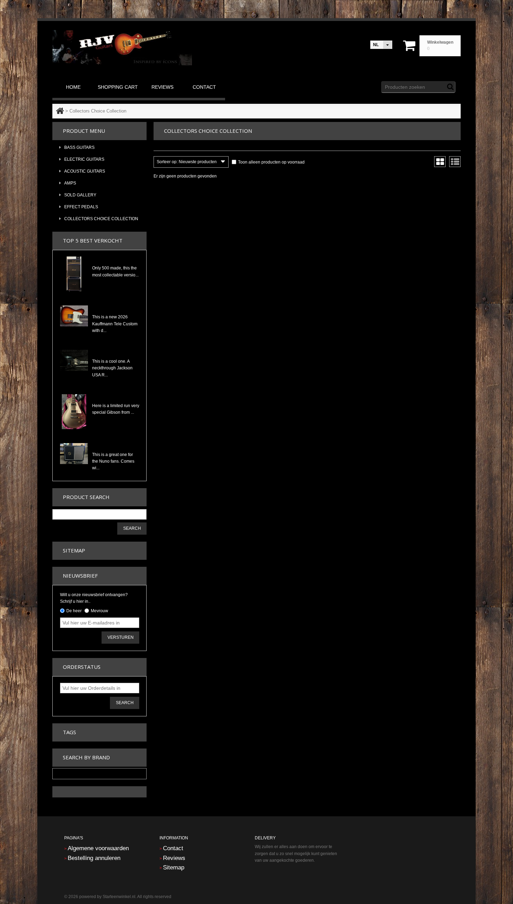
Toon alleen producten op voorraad (271, 162)
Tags (69, 732)
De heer (74, 610)
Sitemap (74, 550)
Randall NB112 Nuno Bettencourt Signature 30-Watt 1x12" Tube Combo (115, 446)
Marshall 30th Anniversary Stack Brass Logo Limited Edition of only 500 (115, 259)
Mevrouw (99, 610)
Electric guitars (84, 159)
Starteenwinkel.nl (119, 896)
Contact (173, 848)
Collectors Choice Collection (101, 218)
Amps (70, 183)
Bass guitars (79, 147)
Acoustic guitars (84, 171)
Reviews (174, 858)
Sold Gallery (80, 195)
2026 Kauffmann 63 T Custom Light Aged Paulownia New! (115, 308)
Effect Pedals (81, 206)
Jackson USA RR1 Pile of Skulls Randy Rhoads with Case (115, 352)
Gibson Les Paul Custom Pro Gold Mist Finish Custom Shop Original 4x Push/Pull (115, 397)
